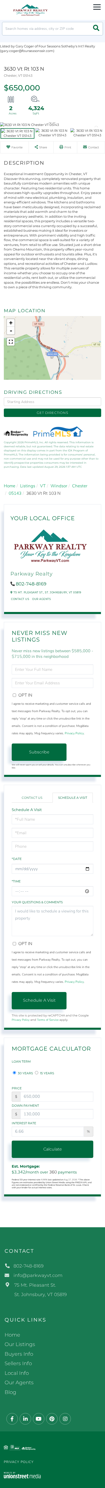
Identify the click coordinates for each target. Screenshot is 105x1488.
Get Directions (52, 413)
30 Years (25, 1073)
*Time (16, 881)
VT (43, 486)
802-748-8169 (31, 584)
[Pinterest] (51, 1419)
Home (9, 486)
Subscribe (39, 752)
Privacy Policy (74, 733)
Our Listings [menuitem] (20, 1344)
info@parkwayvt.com (38, 1275)
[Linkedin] (25, 1419)
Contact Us (20, 599)
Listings (27, 486)
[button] (96, 28)
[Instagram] (65, 1419)
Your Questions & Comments (37, 902)
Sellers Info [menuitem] (18, 1363)
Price (17, 1088)
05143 (15, 493)
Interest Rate (24, 1123)
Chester (79, 486)
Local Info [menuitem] (17, 1373)
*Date (17, 859)
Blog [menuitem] (10, 1392)
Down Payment (25, 1105)
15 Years (46, 1073)
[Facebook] (12, 1419)
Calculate (52, 1149)
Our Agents (41, 599)
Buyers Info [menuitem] (19, 1354)
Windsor (58, 486)
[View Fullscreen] (11, 342)
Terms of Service (48, 1020)
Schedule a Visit (72, 798)
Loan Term (21, 1061)
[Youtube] (38, 1419)
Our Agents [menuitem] (19, 1382)
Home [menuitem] (12, 1335)
